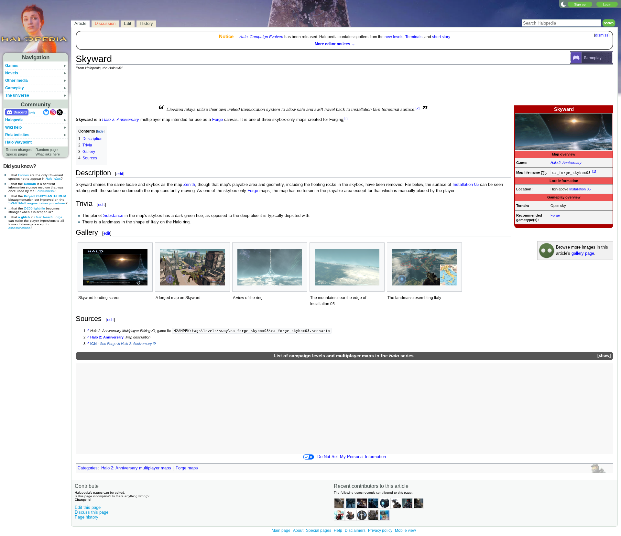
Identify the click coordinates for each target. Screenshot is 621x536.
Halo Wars (53, 178)
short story (441, 37)
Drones (23, 175)
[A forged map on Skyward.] (192, 267)
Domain (30, 184)
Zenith (189, 184)
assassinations (19, 228)
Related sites (17, 135)
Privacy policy (380, 530)
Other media (16, 80)
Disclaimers (355, 530)
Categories (88, 468)
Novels (11, 73)
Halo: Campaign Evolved (261, 37)
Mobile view (405, 530)
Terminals (413, 37)
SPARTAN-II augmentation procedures (37, 203)
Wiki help (13, 127)
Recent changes (19, 150)
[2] (417, 108)
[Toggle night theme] (563, 4)
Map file (522, 172)
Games (11, 65)
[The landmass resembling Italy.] (424, 267)
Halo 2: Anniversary (566, 163)
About (298, 530)
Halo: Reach (43, 217)
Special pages (17, 154)
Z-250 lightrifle (34, 208)
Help (338, 530)
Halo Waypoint (18, 142)
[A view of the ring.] (270, 267)
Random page (47, 150)
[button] (603, 356)
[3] (346, 118)
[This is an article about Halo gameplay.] (591, 57)
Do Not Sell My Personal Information (351, 457)
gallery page (583, 253)
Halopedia (14, 120)
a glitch (24, 217)
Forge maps (187, 468)
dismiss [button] (601, 35)
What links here (48, 154)
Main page (281, 530)
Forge (58, 217)
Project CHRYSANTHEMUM (45, 196)
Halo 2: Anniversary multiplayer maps (136, 468)
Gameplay (14, 88)
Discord (20, 112)
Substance (113, 215)
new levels (394, 37)
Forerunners (45, 191)
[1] (594, 171)
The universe (17, 95)
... (64, 112)
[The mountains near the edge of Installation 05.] (347, 267)
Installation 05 (580, 189)
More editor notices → (335, 44)
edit (119, 173)
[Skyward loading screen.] (115, 267)
